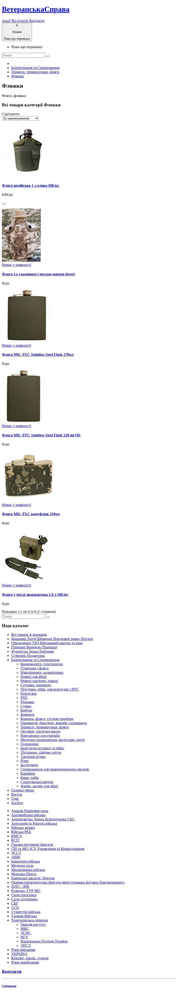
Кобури (26, 710)
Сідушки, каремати (36, 685)
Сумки (26, 706)
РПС (24, 698)
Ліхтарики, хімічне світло (41, 752)
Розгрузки (29, 693)
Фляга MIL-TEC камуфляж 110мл (31, 514)
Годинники (29, 744)
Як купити (19, 21)
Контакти (37, 21)
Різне (25, 761)
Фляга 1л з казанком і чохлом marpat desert (38, 274)
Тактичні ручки (33, 757)
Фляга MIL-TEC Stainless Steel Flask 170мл (38, 354)
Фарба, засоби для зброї (39, 786)
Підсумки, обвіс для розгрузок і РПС (50, 689)
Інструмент (29, 765)
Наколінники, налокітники (42, 672)
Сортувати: (11, 114)
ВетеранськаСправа (35, 9)
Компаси (27, 714)
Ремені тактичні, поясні (39, 681)
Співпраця (9, 986)
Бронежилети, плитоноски (42, 664)
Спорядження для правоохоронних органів (55, 769)
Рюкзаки (27, 702)
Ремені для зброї (33, 677)
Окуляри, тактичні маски (40, 731)
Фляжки (17, 76)
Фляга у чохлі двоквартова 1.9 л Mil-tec (35, 595)
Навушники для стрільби (40, 736)
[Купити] (4, 204)
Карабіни (28, 773)
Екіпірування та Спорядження (35, 68)
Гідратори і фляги (35, 668)
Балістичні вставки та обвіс (42, 748)
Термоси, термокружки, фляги (35, 72)
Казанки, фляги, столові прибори (47, 719)
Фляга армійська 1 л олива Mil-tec (30, 185)
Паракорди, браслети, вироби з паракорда (54, 723)
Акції (6, 21)
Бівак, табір (30, 778)
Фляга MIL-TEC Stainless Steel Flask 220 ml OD (41, 435)
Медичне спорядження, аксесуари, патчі (53, 740)
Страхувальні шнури (37, 782)
